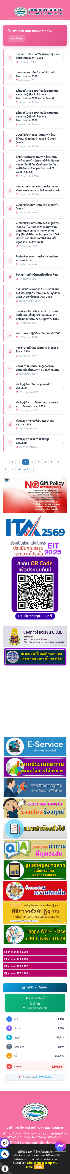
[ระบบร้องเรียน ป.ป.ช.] (5, 1143)
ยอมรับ (39, 1166)
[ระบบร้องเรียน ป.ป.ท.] (5, 1154)
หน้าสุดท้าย (24, 469)
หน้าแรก (18, 38)
